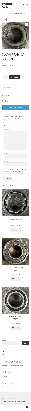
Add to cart (14, 77)
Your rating (8, 125)
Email (6, 161)
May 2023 (4, 376)
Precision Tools (7, 5)
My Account (5, 408)
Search (4, 340)
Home (5, 13)
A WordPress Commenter (8, 365)
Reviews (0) (5, 95)
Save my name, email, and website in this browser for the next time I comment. (15, 171)
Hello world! (5, 355)
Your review (8, 129)
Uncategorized (6, 386)
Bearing (10, 13)
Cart (24, 406)
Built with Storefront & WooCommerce (13, 401)
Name (6, 153)
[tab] (15, 95)
